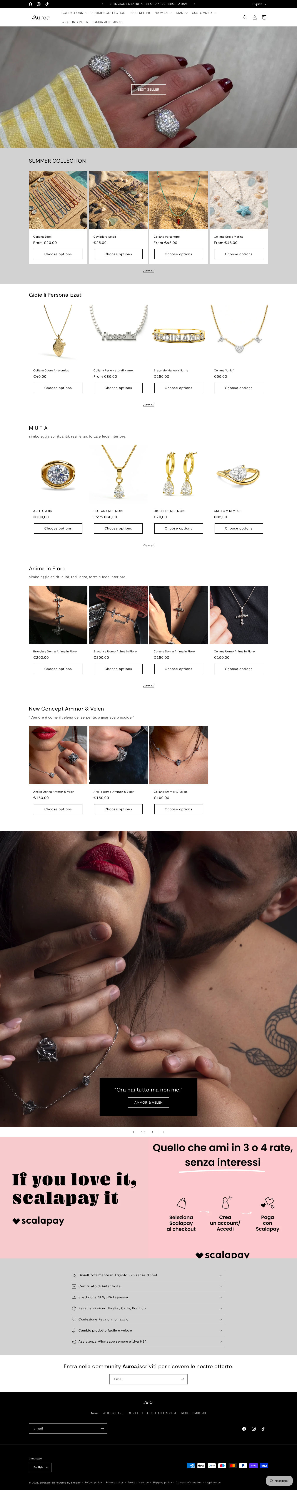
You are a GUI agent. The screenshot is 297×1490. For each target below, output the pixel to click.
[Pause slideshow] (163, 1132)
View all (148, 271)
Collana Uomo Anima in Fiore (234, 651)
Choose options (58, 254)
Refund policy (93, 1482)
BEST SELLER (148, 89)
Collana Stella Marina (229, 237)
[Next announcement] (195, 4)
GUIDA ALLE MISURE (162, 1413)
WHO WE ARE (113, 1413)
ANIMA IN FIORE (148, 1102)
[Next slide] (152, 1132)
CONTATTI (135, 1413)
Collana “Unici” (224, 370)
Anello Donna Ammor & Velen (54, 792)
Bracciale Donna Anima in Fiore (55, 651)
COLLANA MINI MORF (108, 511)
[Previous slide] (133, 1132)
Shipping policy (162, 1482)
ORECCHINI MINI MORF (169, 511)
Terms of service (138, 1482)
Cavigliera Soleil (104, 237)
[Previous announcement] (102, 4)
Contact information (188, 1482)
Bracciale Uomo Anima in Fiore (115, 651)
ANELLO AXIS (42, 511)
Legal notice (212, 1482)
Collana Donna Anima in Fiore (174, 651)
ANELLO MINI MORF (227, 511)
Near (94, 1413)
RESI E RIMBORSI (193, 1413)
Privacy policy (115, 1482)
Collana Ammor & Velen (170, 792)
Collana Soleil (42, 237)
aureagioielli (47, 1482)
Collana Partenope (167, 237)
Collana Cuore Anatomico (51, 370)
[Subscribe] (182, 1379)
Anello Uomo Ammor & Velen (113, 792)
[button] (74, 12)
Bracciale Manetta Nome (171, 370)
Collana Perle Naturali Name (113, 370)
